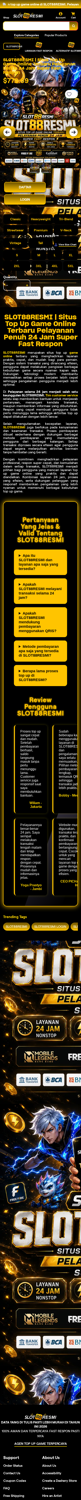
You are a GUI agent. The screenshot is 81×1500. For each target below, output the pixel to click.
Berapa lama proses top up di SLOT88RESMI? (38, 675)
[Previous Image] (7, 132)
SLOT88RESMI (14, 352)
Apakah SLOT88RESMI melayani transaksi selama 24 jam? (40, 591)
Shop (6, 17)
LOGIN (25, 199)
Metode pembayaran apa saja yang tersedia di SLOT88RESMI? (39, 650)
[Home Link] (28, 15)
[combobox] (36, 26)
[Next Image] (73, 132)
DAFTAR (25, 187)
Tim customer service (61, 395)
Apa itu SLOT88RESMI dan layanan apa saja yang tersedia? (38, 562)
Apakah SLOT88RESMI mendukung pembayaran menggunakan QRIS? (37, 622)
